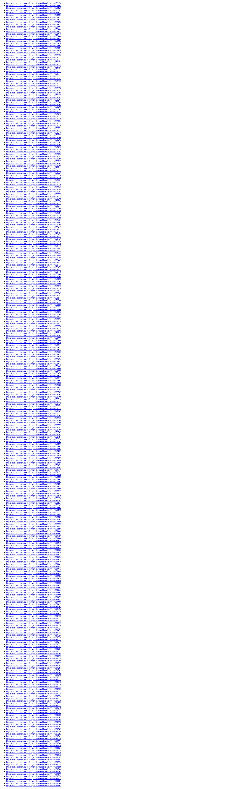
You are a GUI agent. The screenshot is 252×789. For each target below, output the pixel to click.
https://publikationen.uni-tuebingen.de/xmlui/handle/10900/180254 (33, 649)
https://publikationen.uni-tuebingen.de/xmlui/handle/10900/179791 (33, 434)
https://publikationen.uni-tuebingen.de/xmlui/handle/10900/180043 (33, 569)
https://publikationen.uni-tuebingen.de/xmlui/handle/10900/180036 (33, 557)
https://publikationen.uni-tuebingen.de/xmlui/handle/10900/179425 (33, 234)
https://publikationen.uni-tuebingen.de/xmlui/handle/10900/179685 (33, 380)
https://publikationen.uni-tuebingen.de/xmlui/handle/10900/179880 (33, 474)
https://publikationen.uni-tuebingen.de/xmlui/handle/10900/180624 (33, 13)
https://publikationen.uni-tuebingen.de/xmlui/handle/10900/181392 (33, 734)
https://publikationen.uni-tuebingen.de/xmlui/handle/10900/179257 (33, 135)
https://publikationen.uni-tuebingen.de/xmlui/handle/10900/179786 (33, 430)
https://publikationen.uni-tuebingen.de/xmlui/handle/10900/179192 (33, 90)
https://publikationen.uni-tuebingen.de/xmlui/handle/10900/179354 (33, 192)
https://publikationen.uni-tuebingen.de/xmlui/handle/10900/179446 (33, 253)
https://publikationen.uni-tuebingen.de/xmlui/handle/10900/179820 (33, 8)
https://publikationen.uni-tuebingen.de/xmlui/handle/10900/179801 (33, 446)
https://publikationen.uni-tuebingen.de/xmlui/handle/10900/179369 (33, 199)
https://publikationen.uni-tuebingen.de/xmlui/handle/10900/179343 (33, 187)
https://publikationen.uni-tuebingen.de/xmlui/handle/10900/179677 (33, 378)
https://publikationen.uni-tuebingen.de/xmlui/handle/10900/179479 (33, 272)
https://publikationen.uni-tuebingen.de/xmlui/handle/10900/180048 (33, 573)
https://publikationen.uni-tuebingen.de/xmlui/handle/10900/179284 (33, 152)
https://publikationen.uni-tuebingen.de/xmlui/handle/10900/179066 (33, 29)
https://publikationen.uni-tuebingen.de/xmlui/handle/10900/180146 (33, 470)
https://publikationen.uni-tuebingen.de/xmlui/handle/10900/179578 (33, 326)
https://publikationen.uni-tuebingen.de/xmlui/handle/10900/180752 (33, 703)
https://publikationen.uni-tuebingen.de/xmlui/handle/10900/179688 (33, 385)
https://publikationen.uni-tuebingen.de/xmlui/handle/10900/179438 (33, 241)
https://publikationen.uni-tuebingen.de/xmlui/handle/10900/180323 (33, 691)
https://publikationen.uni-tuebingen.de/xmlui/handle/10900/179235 (33, 130)
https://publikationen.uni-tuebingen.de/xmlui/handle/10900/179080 (33, 36)
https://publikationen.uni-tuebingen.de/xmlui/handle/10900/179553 (33, 302)
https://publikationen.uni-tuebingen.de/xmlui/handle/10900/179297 (33, 161)
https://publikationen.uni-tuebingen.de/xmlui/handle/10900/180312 (33, 677)
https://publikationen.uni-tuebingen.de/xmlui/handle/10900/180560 (33, 769)
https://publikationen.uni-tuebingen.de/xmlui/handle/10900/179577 (33, 324)
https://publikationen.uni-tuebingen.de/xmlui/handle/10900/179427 (33, 236)
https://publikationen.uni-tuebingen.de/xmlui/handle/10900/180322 (33, 689)
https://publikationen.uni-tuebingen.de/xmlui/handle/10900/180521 (33, 748)
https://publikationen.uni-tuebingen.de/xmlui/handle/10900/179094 (33, 48)
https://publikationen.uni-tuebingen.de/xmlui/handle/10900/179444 (33, 251)
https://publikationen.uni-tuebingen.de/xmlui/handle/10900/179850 (33, 463)
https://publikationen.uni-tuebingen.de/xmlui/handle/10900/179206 (33, 102)
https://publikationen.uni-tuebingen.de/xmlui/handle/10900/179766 (33, 420)
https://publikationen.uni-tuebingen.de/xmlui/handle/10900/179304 (33, 163)
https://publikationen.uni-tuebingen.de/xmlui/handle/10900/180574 (33, 776)
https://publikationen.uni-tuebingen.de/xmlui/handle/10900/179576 (33, 321)
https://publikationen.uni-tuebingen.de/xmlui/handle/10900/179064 (33, 27)
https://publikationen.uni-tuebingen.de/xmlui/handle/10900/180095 (33, 604)
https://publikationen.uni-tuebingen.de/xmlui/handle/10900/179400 (33, 218)
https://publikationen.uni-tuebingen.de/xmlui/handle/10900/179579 (33, 328)
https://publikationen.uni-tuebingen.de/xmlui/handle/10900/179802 (33, 449)
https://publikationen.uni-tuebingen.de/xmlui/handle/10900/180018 (33, 543)
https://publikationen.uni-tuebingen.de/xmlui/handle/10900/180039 (33, 559)
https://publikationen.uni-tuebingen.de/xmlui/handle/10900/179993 (33, 524)
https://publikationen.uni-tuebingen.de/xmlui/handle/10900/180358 (33, 715)
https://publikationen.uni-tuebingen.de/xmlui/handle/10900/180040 (33, 562)
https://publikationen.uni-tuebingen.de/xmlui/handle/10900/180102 (33, 609)
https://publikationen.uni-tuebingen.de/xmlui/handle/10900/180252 (33, 646)
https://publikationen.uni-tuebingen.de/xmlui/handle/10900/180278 (33, 658)
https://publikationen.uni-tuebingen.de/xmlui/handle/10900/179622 (33, 350)
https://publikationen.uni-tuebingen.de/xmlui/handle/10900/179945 (33, 505)
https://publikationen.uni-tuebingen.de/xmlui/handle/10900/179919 (33, 496)
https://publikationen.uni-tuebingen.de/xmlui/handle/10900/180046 (33, 571)
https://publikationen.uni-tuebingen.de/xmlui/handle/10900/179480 (33, 274)
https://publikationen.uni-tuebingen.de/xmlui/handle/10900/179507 (33, 281)
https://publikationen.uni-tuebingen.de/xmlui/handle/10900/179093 (33, 46)
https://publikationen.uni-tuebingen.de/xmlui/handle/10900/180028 (33, 552)
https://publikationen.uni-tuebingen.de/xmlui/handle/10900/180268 (33, 654)
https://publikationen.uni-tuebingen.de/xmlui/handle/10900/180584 (33, 781)
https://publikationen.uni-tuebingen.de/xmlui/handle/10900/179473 (33, 265)
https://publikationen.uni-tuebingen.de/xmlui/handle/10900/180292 (33, 663)
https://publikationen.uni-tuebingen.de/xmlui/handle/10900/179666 (33, 368)
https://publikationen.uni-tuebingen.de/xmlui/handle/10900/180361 (33, 717)
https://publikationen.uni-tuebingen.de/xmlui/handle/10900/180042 (33, 566)
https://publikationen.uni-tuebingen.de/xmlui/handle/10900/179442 (33, 248)
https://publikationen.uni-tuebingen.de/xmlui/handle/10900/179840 (33, 460)
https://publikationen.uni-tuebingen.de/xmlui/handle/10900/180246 (33, 642)
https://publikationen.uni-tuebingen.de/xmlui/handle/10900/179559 (33, 307)
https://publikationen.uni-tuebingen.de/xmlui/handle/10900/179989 (33, 522)
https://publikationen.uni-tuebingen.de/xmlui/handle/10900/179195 (33, 93)
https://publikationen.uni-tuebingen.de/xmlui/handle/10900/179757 (33, 390)
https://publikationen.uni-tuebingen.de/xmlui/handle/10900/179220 (33, 119)
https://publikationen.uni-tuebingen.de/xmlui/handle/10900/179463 (33, 260)
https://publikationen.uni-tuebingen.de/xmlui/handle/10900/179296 (33, 159)
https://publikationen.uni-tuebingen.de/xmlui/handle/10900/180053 (33, 576)
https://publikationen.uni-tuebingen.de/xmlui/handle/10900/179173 (33, 83)
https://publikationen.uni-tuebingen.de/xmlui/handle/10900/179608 (33, 340)
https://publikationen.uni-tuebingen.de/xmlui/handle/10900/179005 (33, 5)
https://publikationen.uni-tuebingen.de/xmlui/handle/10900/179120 (33, 55)
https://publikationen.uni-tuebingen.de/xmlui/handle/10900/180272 (33, 656)
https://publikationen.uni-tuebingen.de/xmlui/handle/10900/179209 (33, 109)
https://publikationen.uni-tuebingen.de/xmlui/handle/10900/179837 (33, 458)
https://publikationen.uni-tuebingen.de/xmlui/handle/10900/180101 (33, 606)
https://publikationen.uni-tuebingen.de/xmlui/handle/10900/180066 (33, 590)
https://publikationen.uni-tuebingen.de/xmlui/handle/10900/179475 (33, 267)
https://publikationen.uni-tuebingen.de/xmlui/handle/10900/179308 (33, 166)
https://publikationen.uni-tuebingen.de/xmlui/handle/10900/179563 (33, 312)
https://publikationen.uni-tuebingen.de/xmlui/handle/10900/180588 (33, 783)
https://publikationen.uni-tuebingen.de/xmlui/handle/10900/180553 (33, 760)
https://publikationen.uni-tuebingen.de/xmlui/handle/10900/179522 (33, 291)
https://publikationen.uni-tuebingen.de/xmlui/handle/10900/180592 (33, 786)
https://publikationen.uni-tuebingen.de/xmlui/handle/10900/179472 (33, 262)
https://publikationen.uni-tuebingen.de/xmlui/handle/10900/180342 (33, 705)
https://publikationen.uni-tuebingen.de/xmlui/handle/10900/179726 (33, 411)
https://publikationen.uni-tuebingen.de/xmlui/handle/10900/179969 (33, 510)
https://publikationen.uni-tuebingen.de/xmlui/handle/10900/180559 (33, 767)
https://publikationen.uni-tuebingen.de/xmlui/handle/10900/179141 (33, 71)
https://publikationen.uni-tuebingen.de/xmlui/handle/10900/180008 (33, 538)
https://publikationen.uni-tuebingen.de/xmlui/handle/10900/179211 (33, 112)
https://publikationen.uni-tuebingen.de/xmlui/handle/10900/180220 (33, 625)
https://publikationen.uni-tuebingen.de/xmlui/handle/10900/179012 (33, 17)
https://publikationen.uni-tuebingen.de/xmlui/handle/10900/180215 (33, 621)
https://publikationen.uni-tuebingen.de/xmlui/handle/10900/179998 (33, 529)
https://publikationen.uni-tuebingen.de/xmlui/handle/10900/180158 (33, 611)
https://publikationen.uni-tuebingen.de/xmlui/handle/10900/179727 (33, 413)
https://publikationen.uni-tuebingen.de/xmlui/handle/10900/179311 (33, 168)
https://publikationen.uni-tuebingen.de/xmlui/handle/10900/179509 (33, 284)
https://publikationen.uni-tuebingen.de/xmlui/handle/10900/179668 (33, 371)
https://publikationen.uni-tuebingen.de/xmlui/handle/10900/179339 (33, 185)
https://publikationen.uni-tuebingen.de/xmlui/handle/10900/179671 (33, 375)
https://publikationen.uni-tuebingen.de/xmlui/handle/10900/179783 (33, 427)
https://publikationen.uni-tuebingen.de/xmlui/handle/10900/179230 (33, 126)
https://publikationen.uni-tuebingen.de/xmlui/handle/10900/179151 (33, 76)
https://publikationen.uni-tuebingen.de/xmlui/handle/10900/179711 (33, 401)
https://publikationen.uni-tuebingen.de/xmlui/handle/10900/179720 (33, 404)
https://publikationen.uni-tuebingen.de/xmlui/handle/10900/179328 (33, 175)
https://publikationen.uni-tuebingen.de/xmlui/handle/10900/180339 (33, 701)
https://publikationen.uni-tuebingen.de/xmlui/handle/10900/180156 (33, 536)
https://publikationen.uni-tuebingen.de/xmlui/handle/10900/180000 (33, 531)
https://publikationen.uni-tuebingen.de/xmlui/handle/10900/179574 (33, 319)
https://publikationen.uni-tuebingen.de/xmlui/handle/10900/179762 (33, 416)
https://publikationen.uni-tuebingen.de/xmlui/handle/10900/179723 (33, 406)
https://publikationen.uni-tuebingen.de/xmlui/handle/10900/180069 (33, 595)
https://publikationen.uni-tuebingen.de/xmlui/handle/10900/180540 (33, 753)
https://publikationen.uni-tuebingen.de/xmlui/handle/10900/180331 (33, 698)
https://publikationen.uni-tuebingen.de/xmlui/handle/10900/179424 (33, 232)
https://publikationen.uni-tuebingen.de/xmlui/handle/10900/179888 (33, 477)
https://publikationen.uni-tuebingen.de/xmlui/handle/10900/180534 (33, 750)
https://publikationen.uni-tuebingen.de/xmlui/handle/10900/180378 (33, 722)
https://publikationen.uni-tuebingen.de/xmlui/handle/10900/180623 (33, 614)
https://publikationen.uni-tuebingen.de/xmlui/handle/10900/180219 (33, 623)
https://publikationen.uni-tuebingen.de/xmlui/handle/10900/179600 (33, 338)
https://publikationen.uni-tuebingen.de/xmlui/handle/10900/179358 (33, 196)
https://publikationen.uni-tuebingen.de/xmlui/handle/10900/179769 (33, 423)
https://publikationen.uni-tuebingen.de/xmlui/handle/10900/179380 (33, 208)
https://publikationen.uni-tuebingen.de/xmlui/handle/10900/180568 (33, 774)
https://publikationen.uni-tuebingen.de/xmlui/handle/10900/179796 (33, 439)
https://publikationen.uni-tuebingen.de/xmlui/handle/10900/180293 (33, 665)
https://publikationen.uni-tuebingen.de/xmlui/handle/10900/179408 (33, 225)
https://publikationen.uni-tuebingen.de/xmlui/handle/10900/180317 (33, 679)
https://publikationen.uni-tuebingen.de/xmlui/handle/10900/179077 (33, 31)
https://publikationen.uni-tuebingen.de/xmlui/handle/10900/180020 (33, 545)
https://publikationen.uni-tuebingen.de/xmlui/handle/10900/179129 (33, 62)
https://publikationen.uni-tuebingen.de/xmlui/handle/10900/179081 (33, 38)
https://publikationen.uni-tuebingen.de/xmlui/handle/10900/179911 (33, 491)
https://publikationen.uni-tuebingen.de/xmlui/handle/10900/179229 (33, 123)
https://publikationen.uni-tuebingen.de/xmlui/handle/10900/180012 (33, 540)
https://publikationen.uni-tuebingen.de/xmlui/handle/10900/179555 (33, 305)
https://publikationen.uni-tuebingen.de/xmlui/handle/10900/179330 (33, 177)
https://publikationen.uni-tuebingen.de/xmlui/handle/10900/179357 (33, 194)
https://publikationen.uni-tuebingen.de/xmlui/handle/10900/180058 (33, 583)
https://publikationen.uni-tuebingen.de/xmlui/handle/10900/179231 (33, 128)
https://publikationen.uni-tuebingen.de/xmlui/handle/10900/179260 (33, 137)
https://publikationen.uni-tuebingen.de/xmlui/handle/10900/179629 (33, 354)
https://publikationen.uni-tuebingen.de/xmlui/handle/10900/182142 (33, 10)
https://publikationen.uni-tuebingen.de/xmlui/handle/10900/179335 (33, 182)
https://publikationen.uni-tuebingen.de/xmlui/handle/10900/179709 (33, 397)
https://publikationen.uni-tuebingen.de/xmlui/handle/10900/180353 (33, 710)
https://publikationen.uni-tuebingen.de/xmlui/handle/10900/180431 (33, 630)
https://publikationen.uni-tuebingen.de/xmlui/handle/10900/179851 (33, 465)
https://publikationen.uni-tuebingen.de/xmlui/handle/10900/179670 (33, 373)
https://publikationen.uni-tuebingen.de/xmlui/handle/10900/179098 (33, 50)
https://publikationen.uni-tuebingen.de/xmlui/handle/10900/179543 (33, 295)
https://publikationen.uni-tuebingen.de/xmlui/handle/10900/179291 (33, 156)
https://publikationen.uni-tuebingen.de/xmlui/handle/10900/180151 (33, 472)
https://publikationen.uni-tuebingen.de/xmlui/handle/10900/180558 (33, 764)
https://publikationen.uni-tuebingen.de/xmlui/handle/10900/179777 (33, 425)
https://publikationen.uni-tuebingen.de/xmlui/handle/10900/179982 (33, 515)
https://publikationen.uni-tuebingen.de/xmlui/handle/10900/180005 (33, 533)
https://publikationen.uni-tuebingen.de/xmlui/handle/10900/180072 (33, 597)
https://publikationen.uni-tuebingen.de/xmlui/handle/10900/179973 (33, 512)
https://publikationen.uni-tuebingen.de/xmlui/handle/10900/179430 (33, 239)
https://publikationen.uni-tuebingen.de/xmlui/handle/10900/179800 (33, 444)
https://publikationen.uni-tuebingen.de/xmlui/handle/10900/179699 (33, 387)
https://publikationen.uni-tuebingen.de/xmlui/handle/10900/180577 (33, 778)
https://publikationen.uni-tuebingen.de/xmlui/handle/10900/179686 (33, 383)
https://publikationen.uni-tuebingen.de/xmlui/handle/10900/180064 (33, 588)
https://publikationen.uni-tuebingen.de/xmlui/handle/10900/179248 (33, 133)
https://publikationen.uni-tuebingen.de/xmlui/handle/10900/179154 (33, 79)
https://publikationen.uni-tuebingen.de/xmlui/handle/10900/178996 (33, 15)
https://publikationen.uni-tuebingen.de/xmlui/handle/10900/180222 (33, 628)
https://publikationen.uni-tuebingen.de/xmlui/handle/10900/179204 (33, 100)
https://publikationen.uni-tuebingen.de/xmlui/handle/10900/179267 (33, 145)
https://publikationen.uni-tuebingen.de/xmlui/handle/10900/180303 (33, 672)
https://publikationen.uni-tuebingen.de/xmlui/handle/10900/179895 (33, 486)
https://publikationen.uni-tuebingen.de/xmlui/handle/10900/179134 (33, 64)
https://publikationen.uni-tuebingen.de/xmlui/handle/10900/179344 (33, 189)
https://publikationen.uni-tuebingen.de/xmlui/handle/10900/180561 (33, 771)
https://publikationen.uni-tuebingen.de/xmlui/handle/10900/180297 (33, 668)
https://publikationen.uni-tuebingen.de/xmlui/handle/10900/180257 (33, 651)
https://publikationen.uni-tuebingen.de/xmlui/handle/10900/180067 (33, 592)
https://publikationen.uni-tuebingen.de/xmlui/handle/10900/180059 (33, 585)
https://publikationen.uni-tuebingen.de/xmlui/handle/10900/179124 (33, 60)
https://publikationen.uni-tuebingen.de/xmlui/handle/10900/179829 (33, 456)
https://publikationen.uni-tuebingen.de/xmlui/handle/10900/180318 (33, 682)
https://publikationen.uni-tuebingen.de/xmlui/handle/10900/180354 (33, 712)
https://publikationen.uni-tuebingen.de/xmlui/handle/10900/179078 (33, 34)
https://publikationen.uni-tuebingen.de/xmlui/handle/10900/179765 (33, 418)
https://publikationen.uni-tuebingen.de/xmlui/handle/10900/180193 (33, 500)
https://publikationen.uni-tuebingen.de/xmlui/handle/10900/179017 (33, 20)
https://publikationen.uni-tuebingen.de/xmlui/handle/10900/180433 (33, 635)
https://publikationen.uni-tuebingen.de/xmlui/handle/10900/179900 (33, 489)
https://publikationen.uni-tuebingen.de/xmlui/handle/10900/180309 (33, 675)
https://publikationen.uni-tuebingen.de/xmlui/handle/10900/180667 (33, 741)
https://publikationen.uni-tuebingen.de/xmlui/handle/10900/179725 (33, 408)
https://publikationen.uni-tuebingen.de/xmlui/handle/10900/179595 (33, 335)
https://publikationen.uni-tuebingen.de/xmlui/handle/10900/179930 (33, 3)
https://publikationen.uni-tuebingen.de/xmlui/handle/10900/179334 (33, 180)
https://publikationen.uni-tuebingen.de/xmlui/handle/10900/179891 (33, 482)
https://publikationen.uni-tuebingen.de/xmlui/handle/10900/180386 (33, 731)
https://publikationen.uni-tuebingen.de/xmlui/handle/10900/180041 (33, 564)
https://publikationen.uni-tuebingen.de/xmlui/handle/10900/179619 (33, 347)
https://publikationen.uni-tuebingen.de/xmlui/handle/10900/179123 (33, 57)
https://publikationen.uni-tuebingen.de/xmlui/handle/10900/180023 (33, 550)
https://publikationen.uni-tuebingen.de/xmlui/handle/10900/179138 (33, 67)
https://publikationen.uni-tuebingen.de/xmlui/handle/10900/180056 (33, 581)
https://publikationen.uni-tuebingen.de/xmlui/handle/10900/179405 (33, 222)
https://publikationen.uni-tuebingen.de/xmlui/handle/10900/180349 (33, 708)
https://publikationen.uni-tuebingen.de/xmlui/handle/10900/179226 (33, 121)
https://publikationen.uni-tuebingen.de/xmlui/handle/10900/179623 (33, 352)
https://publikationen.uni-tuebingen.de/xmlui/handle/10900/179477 (33, 269)
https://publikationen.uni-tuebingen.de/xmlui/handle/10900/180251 (33, 644)
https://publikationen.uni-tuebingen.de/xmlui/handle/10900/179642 (33, 364)
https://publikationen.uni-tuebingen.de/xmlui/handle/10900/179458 (33, 258)
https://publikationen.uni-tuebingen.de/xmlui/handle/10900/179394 (33, 213)
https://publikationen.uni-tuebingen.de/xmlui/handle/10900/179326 (33, 173)
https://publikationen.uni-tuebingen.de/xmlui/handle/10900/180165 (33, 616)
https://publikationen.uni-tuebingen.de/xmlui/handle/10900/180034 (33, 555)
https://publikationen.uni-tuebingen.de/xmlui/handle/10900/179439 (33, 243)
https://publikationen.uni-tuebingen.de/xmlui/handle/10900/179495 (33, 276)
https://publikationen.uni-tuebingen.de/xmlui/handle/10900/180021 (33, 548)
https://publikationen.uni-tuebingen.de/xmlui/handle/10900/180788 (33, 632)
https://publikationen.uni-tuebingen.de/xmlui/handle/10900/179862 (33, 467)
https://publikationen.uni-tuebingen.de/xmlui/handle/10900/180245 (33, 639)
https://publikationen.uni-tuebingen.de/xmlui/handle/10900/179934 (33, 503)
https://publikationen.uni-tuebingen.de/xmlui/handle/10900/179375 (33, 203)
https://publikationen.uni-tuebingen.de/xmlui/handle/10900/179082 (33, 41)
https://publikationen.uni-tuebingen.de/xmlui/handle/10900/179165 (33, 81)
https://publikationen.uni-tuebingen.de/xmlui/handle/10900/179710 (33, 399)
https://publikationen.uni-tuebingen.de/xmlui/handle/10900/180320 (33, 684)
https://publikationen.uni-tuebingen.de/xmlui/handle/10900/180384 (33, 727)
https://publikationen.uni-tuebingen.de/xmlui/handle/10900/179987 (33, 519)
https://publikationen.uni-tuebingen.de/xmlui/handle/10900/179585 (33, 331)
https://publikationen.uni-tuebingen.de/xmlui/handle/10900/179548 (33, 300)
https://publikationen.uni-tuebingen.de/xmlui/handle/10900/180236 (33, 637)
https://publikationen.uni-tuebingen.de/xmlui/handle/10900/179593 (33, 333)
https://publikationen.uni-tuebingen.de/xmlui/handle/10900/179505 (33, 279)
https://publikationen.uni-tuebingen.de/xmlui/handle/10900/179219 (33, 116)
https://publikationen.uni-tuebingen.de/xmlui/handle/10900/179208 (33, 107)
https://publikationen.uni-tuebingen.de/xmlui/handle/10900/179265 (33, 142)
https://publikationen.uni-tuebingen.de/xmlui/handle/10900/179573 (33, 317)
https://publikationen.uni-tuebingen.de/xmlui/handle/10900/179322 (33, 170)
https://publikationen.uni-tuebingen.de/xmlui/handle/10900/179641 (33, 361)
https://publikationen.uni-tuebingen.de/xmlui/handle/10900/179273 (33, 147)
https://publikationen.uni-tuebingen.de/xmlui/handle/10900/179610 (33, 342)
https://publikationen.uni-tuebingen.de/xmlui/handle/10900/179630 (33, 357)
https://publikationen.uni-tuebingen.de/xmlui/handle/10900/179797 (33, 441)
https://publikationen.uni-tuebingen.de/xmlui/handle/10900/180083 (33, 599)
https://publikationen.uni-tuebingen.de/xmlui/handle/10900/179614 (33, 345)
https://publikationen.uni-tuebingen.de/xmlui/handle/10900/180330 (33, 696)
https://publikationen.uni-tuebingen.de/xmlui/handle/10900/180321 (33, 687)
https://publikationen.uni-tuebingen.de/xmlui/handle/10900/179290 (33, 154)
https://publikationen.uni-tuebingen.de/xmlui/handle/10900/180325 (33, 694)
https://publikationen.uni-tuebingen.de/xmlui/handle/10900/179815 (33, 453)
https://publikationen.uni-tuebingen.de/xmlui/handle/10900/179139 (33, 69)
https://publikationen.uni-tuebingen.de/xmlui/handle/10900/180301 (33, 670)
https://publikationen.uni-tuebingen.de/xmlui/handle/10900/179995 (33, 526)
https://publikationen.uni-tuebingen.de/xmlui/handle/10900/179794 (33, 437)
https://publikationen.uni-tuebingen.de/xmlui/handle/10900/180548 (33, 755)
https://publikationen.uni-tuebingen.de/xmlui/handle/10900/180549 (33, 757)
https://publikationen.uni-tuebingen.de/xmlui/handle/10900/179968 (33, 507)
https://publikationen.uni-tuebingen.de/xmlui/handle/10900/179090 (33, 43)
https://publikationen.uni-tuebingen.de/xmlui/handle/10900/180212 (33, 618)
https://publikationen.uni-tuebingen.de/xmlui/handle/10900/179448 (33, 255)
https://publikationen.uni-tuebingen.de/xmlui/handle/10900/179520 (33, 288)
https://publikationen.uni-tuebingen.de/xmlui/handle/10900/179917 (33, 493)
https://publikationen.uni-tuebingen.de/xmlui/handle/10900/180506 (33, 743)
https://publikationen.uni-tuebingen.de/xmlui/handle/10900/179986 (33, 517)
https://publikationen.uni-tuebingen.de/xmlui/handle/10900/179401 (33, 220)
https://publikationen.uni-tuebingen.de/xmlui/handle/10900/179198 (33, 97)
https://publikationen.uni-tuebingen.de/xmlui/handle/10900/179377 (33, 206)
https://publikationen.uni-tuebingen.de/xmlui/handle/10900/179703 (33, 392)
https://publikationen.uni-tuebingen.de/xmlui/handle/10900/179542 (33, 293)
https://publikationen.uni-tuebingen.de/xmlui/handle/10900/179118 (33, 53)
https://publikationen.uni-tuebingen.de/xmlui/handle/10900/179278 (33, 149)
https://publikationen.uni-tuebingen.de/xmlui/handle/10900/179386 (33, 210)
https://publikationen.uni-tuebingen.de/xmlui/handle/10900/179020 (33, 22)
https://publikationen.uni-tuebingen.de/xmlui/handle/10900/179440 (33, 246)
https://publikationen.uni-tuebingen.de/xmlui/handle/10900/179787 (33, 432)
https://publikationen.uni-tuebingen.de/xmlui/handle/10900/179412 (33, 227)
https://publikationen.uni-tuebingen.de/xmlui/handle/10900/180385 (33, 729)
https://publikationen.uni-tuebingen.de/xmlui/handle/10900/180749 (33, 736)
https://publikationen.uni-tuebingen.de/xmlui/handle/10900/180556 (33, 762)
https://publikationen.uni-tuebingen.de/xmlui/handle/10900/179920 (33, 498)
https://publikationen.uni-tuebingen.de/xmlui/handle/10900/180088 (33, 602)
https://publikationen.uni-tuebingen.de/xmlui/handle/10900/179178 (33, 88)
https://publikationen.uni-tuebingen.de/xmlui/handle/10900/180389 (33, 738)
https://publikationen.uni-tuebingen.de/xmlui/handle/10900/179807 (33, 451)
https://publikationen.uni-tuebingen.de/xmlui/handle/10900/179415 (33, 229)
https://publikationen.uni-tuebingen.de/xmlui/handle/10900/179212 (33, 114)
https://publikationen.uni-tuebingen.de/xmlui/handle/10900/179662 (33, 366)
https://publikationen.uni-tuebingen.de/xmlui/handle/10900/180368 (33, 720)
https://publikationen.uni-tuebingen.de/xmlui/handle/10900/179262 (33, 140)
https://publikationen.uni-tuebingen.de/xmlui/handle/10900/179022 (33, 24)
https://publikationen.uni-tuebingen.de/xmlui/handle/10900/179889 (33, 479)
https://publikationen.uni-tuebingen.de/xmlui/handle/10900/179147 (33, 74)
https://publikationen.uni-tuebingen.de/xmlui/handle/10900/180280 (33, 661)
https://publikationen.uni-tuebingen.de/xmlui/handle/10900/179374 (33, 201)
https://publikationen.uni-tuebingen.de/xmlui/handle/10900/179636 (33, 359)
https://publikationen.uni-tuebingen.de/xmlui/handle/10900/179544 (33, 298)
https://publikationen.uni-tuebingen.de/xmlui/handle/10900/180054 (33, 578)
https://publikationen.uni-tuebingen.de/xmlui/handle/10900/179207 (33, 104)
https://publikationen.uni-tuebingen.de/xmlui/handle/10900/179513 (33, 286)
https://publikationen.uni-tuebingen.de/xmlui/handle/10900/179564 (33, 314)
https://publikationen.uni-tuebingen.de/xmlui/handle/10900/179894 (33, 484)
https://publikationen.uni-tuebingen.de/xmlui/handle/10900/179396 (33, 215)
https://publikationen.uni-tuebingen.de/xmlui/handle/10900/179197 (33, 95)
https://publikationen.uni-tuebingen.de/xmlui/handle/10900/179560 (33, 309)
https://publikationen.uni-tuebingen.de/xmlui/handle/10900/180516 (33, 745)
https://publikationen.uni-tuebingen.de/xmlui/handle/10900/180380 (33, 724)
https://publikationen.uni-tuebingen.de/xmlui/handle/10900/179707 (33, 394)
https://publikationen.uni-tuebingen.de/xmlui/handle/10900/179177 (33, 86)
